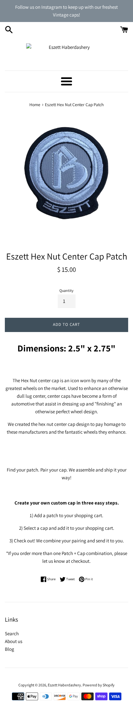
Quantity (66, 290)
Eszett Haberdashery (64, 684)
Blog (9, 649)
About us (13, 641)
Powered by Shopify (99, 684)
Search (12, 633)
